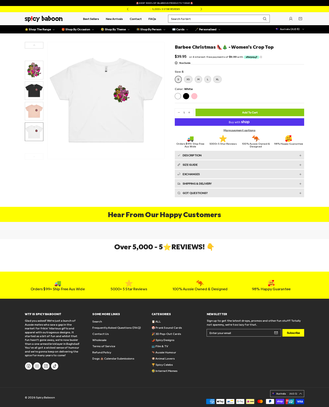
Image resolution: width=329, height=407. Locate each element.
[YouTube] (37, 366)
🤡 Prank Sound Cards (167, 327)
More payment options (239, 130)
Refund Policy (101, 352)
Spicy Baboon (45, 397)
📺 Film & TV (160, 346)
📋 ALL (156, 321)
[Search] (264, 18)
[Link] (44, 18)
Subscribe (293, 333)
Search (97, 321)
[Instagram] (46, 366)
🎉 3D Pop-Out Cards (166, 333)
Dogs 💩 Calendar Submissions (113, 358)
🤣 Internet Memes (165, 370)
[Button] (127, 9)
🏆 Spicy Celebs (162, 364)
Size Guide (184, 63)
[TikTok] (54, 366)
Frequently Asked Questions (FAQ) (116, 327)
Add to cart (250, 112)
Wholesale (99, 340)
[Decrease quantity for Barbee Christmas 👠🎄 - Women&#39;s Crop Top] (177, 112)
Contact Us (100, 333)
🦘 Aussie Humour (164, 352)
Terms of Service (103, 346)
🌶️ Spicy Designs (163, 340)
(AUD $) (286, 393)
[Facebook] (28, 366)
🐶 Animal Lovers (163, 358)
